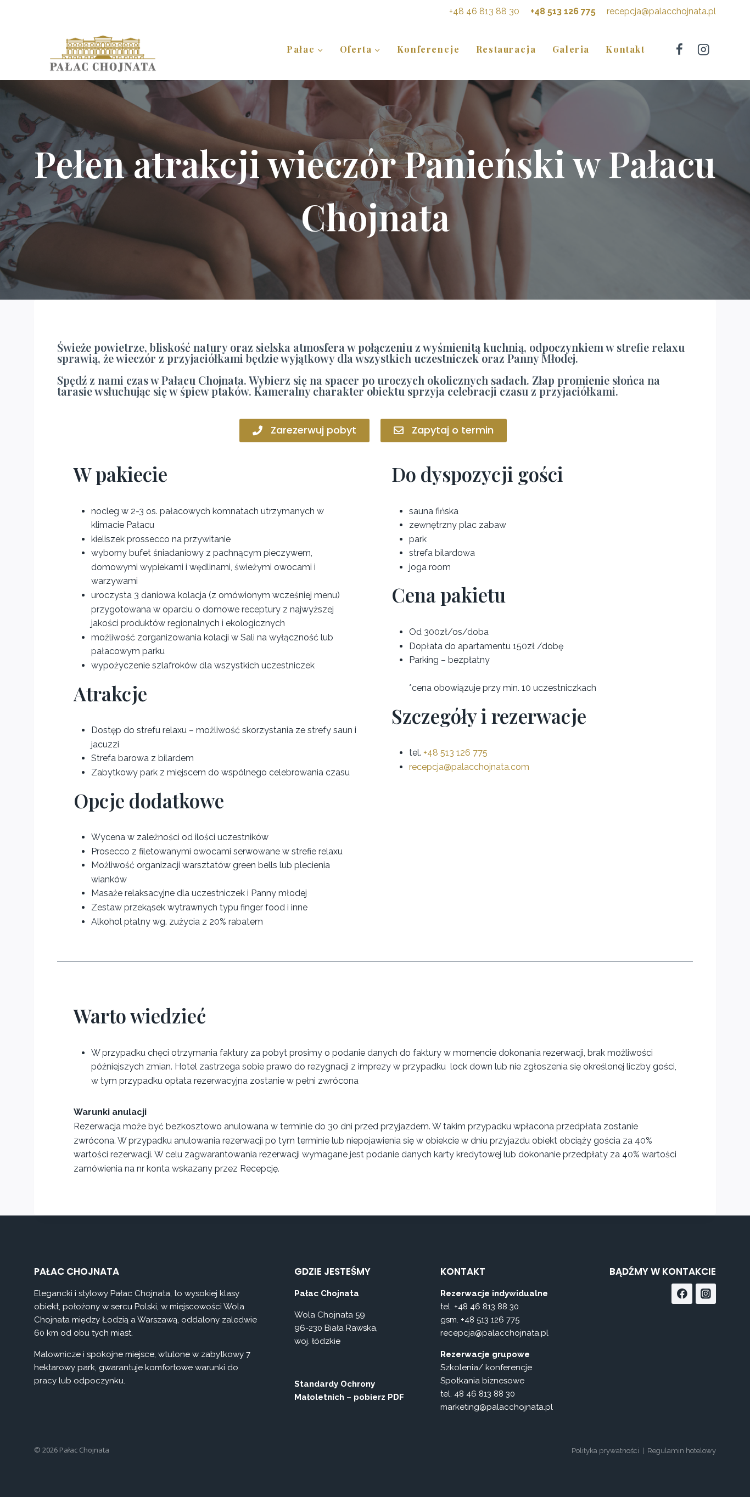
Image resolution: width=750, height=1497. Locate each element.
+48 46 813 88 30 (484, 11)
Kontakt (625, 49)
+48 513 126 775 (563, 11)
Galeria (571, 49)
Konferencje (428, 49)
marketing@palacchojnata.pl (496, 1407)
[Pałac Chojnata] (102, 53)
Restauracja (506, 49)
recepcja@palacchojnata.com (469, 767)
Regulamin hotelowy (681, 1451)
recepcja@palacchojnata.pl (661, 11)
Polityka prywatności (605, 1451)
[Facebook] (679, 49)
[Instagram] (703, 49)
